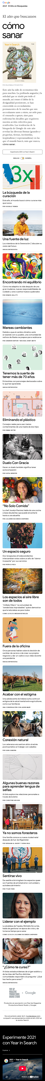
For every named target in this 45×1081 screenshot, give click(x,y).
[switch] (22, 158)
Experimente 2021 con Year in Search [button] (22, 152)
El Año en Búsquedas (15, 6)
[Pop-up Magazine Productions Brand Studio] (14, 993)
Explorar (5, 1050)
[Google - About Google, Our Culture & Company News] (30, 993)
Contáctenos (31, 1016)
